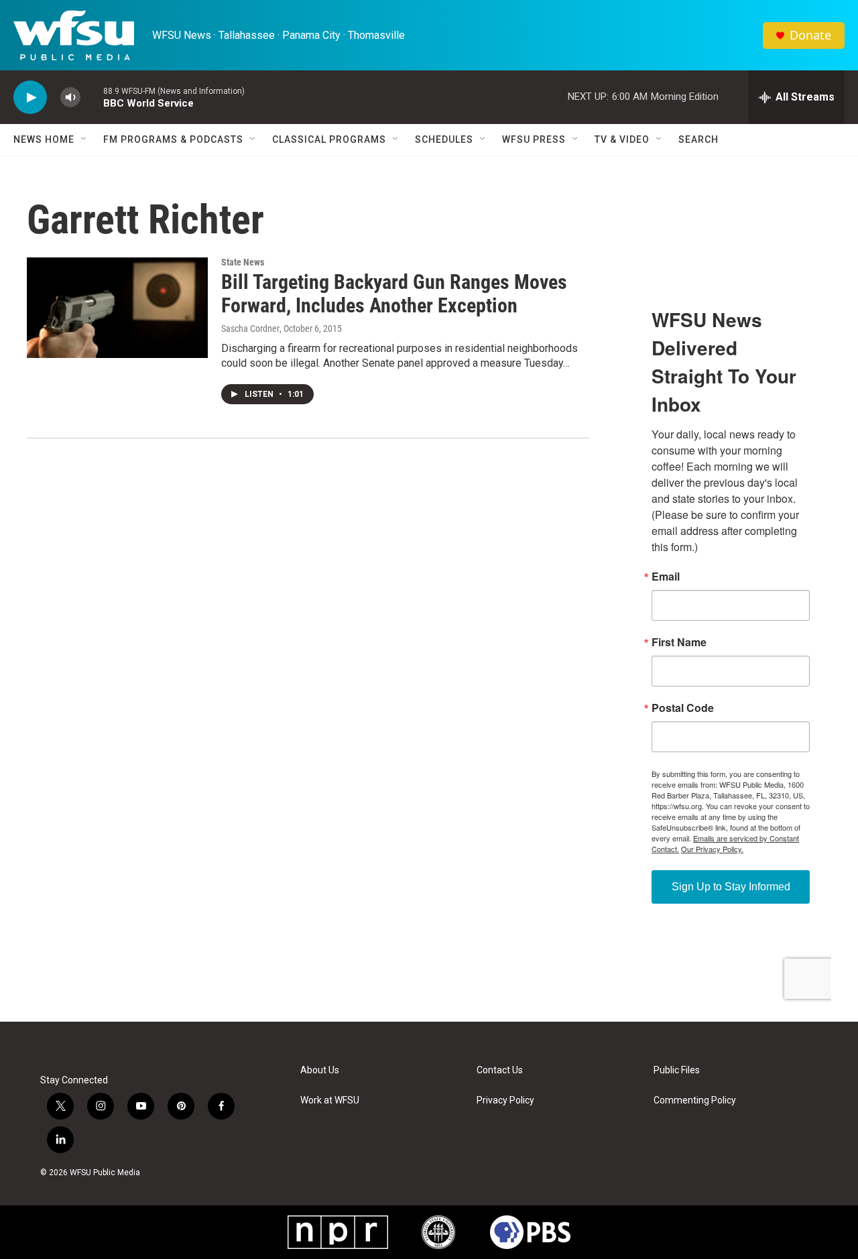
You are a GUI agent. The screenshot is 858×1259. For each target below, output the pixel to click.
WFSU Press (534, 139)
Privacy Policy (505, 1100)
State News (242, 262)
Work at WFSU (329, 1100)
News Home (43, 139)
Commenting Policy (695, 1100)
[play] (30, 97)
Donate (810, 35)
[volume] (70, 97)
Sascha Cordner (250, 328)
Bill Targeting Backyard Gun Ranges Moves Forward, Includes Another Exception (394, 293)
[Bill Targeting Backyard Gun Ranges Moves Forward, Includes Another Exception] (117, 307)
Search (698, 139)
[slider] (92, 97)
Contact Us (500, 1070)
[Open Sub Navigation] (84, 139)
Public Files (677, 1070)
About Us (319, 1070)
